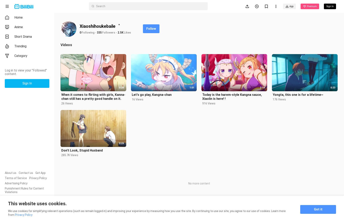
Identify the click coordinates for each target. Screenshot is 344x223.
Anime (18, 27)
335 (99, 32)
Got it (318, 209)
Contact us (26, 172)
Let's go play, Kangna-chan (152, 95)
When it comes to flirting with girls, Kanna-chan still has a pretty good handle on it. (93, 97)
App (291, 6)
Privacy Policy (38, 178)
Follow (151, 29)
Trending (20, 46)
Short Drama (23, 37)
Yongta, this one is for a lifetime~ (298, 95)
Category (20, 56)
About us (10, 172)
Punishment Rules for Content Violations (24, 190)
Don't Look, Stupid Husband (82, 150)
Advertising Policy (16, 183)
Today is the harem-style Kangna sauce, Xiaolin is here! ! (232, 97)
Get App (40, 172)
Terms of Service (16, 178)
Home (18, 17)
